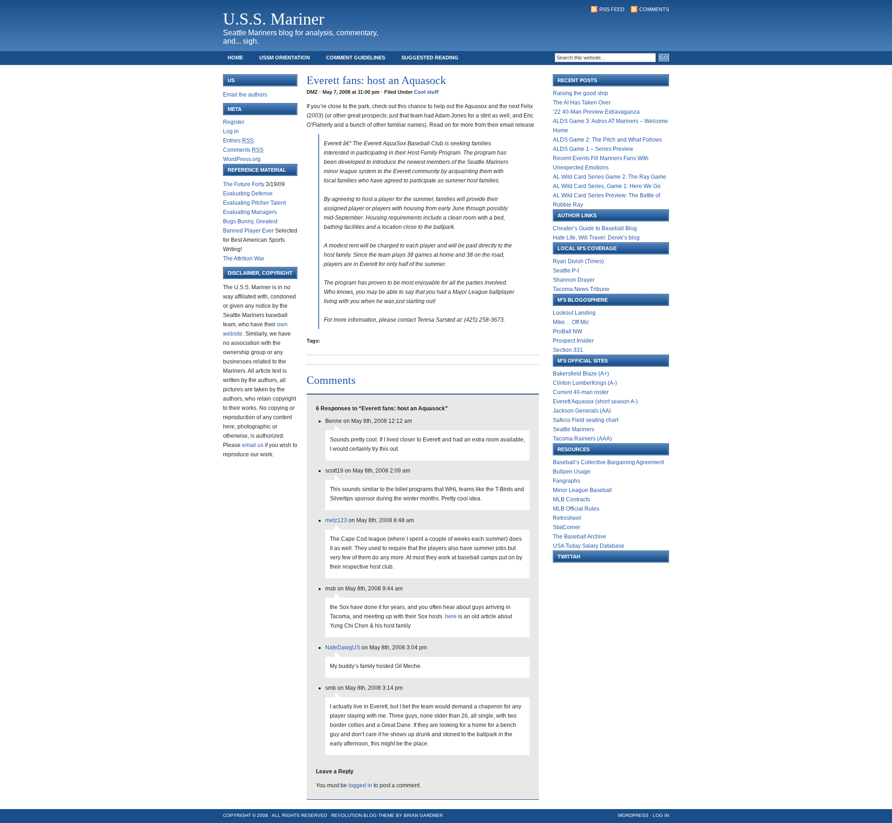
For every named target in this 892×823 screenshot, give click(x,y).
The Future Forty (243, 184)
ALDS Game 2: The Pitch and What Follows (607, 139)
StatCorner (566, 527)
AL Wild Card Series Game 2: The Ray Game (609, 177)
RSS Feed (611, 9)
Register (233, 122)
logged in (360, 785)
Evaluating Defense (248, 193)
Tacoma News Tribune (581, 289)
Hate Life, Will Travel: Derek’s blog (596, 237)
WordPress (633, 815)
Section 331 (568, 350)
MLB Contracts (571, 499)
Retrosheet (567, 518)
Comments (654, 9)
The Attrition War (243, 258)
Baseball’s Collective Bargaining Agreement (608, 462)
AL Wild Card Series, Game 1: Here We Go (607, 186)
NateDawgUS (342, 647)
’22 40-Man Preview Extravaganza (596, 112)
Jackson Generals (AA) (582, 411)
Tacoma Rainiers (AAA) (582, 438)
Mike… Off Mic (571, 322)
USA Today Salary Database (588, 546)
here (451, 616)
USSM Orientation (284, 57)
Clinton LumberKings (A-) (585, 383)
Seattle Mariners (573, 429)
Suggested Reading (430, 57)
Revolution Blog (354, 815)
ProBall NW (567, 331)
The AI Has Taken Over (581, 102)
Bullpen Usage (571, 471)
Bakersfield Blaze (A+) (581, 373)
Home (235, 57)
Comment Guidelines (355, 57)
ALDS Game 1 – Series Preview (593, 149)
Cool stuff (426, 92)
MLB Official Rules (576, 508)
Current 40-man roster (581, 392)
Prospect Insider (573, 340)
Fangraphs (566, 481)
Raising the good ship (580, 93)
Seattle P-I (566, 270)
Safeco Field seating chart (585, 420)
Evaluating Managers (250, 212)
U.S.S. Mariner (273, 19)
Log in (231, 131)
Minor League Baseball (582, 490)
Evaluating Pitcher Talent (254, 203)
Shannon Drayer (574, 280)
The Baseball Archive (579, 536)
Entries (238, 140)
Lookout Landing (574, 313)
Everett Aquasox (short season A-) (595, 401)
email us (252, 445)
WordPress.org (242, 159)
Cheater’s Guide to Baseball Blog (595, 228)
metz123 (336, 520)
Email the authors (245, 94)
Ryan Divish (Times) (578, 261)
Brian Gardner (423, 815)
